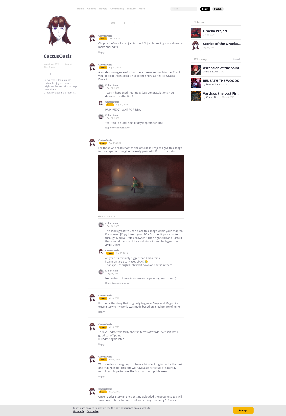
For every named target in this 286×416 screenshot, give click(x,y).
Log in (205, 9)
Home (80, 8)
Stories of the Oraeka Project (226, 43)
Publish (218, 9)
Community (117, 8)
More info (78, 411)
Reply (101, 52)
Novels (103, 8)
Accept (243, 410)
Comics (91, 8)
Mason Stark (213, 84)
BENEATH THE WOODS (221, 80)
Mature (131, 8)
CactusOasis (105, 35)
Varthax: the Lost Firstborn (225, 93)
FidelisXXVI (212, 71)
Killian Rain (111, 85)
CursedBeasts (213, 97)
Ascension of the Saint (221, 68)
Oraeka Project (215, 31)
